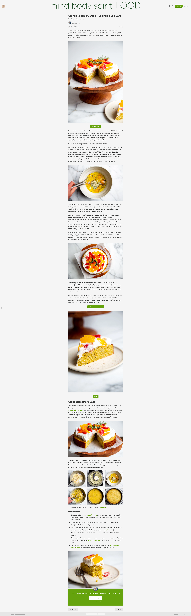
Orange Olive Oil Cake (75, 410)
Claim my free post (95, 598)
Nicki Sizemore (75, 21)
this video (103, 507)
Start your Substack (92, 614)
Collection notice (21, 614)
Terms (16, 614)
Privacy (12, 614)
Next (118, 609)
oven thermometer (94, 540)
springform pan (92, 515)
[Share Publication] (172, 6)
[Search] (169, 6)
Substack (176, 614)
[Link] (66, 402)
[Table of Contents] (2, 308)
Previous (74, 609)
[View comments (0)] (75, 26)
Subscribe (178, 6)
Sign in (186, 6)
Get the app (101, 614)
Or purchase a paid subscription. (95, 601)
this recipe (109, 530)
